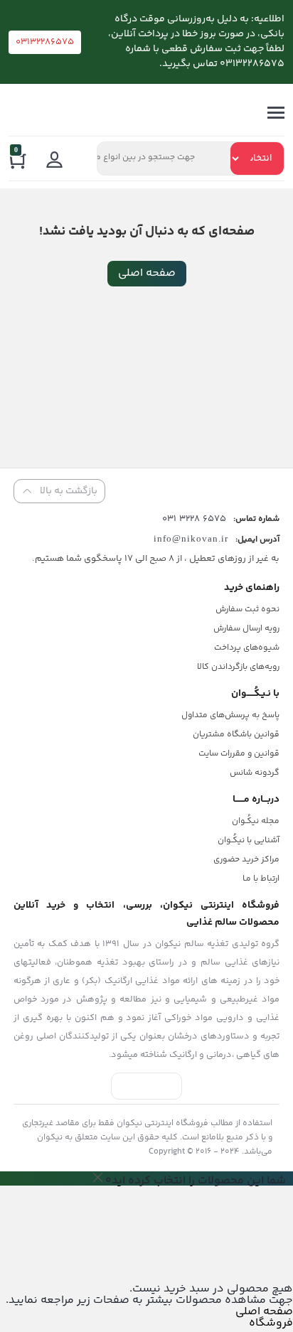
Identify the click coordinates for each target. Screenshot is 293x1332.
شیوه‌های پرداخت (246, 648)
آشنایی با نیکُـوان (248, 840)
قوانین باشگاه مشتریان (236, 734)
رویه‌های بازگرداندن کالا (238, 667)
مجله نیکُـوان (255, 821)
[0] (18, 163)
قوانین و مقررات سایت (238, 754)
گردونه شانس (254, 773)
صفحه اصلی (147, 273)
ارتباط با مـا (261, 879)
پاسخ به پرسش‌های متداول (230, 715)
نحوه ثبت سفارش (247, 609)
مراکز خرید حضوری (246, 859)
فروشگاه (271, 1323)
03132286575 (45, 42)
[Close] (97, 1177)
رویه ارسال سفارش (246, 628)
